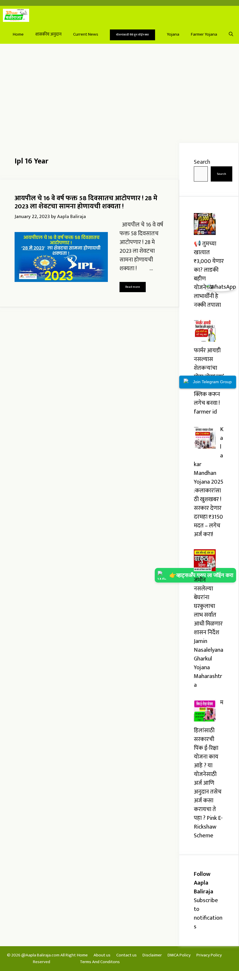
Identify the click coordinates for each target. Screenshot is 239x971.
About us (102, 955)
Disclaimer (152, 955)
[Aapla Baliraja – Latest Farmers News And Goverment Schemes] (16, 15)
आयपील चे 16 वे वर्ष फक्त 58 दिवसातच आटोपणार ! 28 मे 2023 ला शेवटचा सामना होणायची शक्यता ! (86, 202)
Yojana (173, 34)
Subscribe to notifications (208, 913)
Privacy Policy (209, 955)
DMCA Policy (179, 955)
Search (202, 162)
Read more (132, 287)
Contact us (126, 955)
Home (18, 34)
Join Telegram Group (212, 381)
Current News (85, 34)
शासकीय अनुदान (48, 34)
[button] (231, 34)
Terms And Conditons (100, 961)
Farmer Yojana (204, 34)
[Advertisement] (119, 93)
